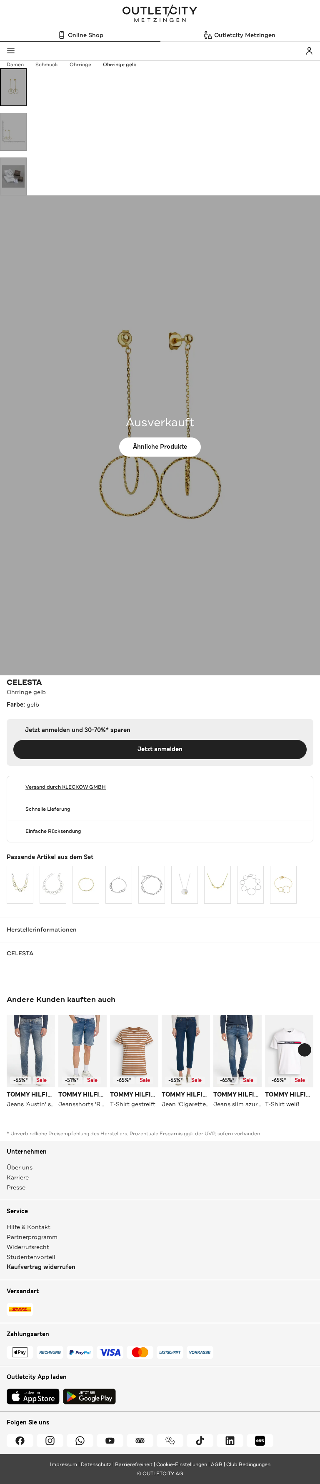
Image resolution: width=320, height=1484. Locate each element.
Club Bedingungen (248, 1464)
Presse (16, 1187)
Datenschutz (96, 1464)
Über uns (19, 1167)
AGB (216, 1464)
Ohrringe (80, 64)
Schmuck (46, 64)
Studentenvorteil (31, 1257)
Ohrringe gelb (120, 64)
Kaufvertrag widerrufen (41, 1267)
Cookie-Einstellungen (181, 1464)
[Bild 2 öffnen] (13, 132)
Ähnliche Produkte (160, 447)
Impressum (63, 1464)
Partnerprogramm (32, 1237)
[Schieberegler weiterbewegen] (304, 1050)
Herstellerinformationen (42, 929)
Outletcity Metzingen (160, 14)
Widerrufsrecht (28, 1247)
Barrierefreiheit (133, 1464)
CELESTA (24, 682)
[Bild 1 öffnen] (13, 87)
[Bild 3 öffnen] (13, 176)
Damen (15, 64)
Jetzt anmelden (160, 749)
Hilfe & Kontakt (28, 1227)
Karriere (18, 1177)
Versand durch (65, 787)
